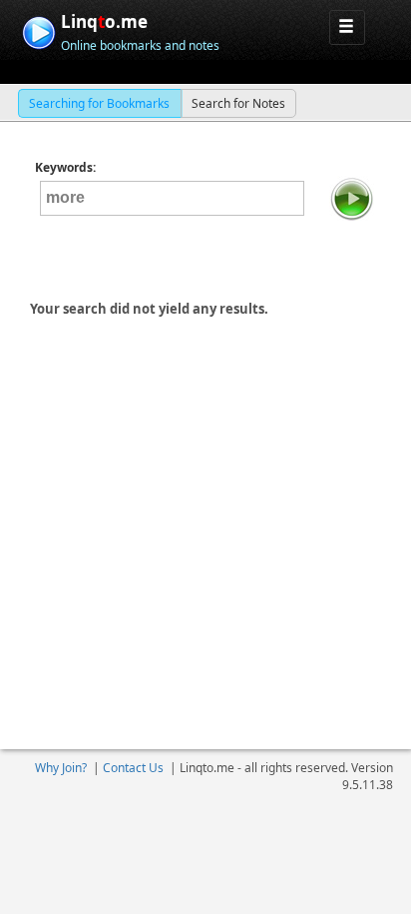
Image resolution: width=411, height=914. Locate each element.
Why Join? (61, 767)
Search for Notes (238, 103)
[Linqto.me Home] (38, 30)
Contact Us (133, 767)
